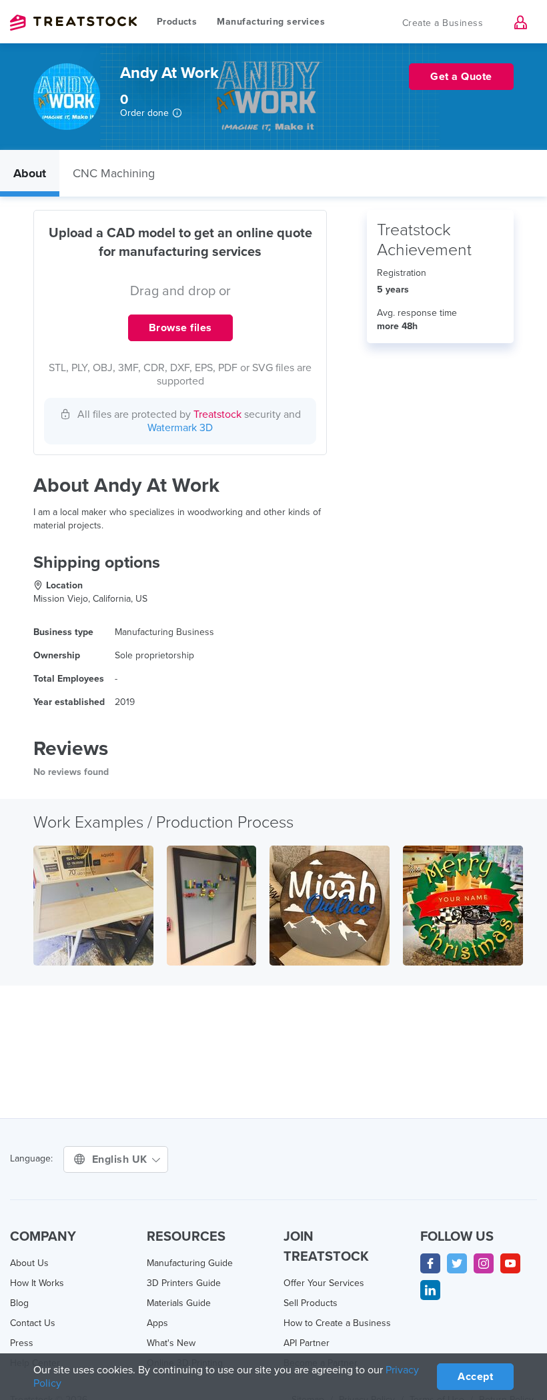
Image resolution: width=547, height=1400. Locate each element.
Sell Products (311, 1303)
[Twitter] (457, 1263)
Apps (157, 1323)
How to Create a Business (337, 1323)
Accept (475, 1376)
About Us (29, 1263)
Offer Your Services (324, 1283)
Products (177, 21)
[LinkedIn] (430, 1290)
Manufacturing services (271, 21)
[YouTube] (510, 1263)
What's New (171, 1343)
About (29, 173)
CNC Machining (114, 173)
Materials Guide (179, 1303)
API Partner (307, 1343)
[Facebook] (430, 1263)
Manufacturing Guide (190, 1263)
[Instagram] (484, 1263)
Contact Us (32, 1323)
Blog (19, 1303)
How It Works (37, 1283)
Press (21, 1343)
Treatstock (73, 23)
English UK (121, 1159)
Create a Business (443, 23)
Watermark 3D (180, 427)
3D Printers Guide (184, 1283)
